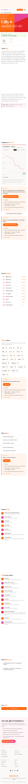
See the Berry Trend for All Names (14, 213)
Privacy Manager (19, 781)
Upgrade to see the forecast (10, 196)
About (16, 764)
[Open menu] (25, 10)
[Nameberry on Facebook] (12, 770)
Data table (5, 177)
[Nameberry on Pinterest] (15, 770)
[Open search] (12, 10)
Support (25, 781)
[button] (14, 708)
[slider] (23, 173)
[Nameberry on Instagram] (17, 770)
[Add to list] (11, 22)
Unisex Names (4, 756)
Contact (16, 766)
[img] (14, 162)
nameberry (14, 776)
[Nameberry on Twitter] (10, 770)
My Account (4, 766)
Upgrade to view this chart (10, 224)
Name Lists (17, 752)
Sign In (2, 764)
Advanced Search (19, 754)
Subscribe (20, 9)
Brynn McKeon (5, 18)
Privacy (13, 781)
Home (2, 12)
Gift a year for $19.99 (8, 741)
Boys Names (4, 754)
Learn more (7, 209)
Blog (15, 761)
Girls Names (4, 752)
